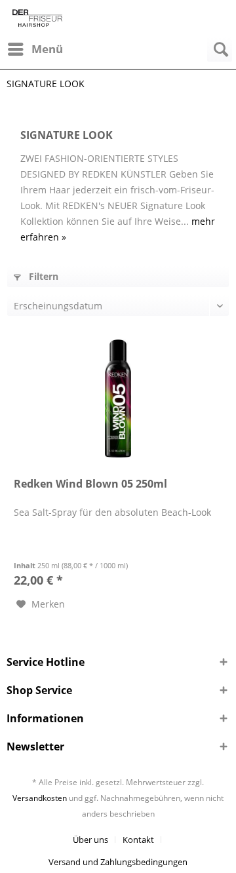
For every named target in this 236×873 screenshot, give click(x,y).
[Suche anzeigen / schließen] (219, 49)
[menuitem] (34, 49)
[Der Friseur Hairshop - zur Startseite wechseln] (37, 18)
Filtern (42, 276)
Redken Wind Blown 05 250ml (90, 484)
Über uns (90, 839)
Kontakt (138, 839)
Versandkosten (39, 798)
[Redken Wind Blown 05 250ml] (118, 398)
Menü (47, 48)
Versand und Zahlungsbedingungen (118, 862)
